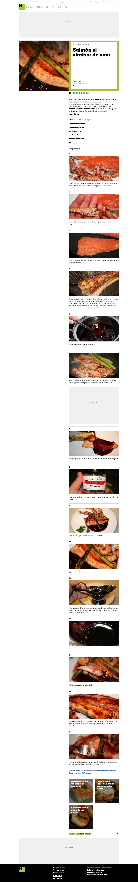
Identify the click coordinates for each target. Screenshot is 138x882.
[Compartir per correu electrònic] (84, 93)
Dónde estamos (59, 872)
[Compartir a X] (70, 93)
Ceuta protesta (78, 2)
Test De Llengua (39, 2)
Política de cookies (94, 872)
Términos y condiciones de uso (99, 868)
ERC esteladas (89, 2)
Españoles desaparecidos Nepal (62, 2)
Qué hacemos (58, 870)
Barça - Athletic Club (101, 2)
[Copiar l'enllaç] (87, 93)
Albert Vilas (77, 82)
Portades (48, 2)
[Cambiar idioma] (59, 7)
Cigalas (88, 833)
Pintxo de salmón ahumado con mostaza (79, 810)
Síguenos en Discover (26, 2)
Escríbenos (57, 878)
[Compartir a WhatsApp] (73, 93)
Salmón (72, 833)
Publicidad (57, 876)
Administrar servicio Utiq (97, 874)
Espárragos (80, 833)
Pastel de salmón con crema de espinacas (79, 784)
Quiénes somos (59, 868)
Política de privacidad (95, 870)
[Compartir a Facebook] (80, 93)
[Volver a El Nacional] (39, 7)
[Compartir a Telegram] (77, 93)
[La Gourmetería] (22, 7)
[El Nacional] (22, 870)
